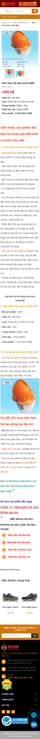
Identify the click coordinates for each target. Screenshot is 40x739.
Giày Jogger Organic (10, 607)
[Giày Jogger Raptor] (29, 596)
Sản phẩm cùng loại (16, 580)
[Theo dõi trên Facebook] (13, 712)
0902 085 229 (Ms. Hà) (20, 677)
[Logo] (8, 3)
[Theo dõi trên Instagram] (9, 712)
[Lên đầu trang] (36, 707)
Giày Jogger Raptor (29, 607)
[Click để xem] (20, 49)
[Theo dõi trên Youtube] (4, 712)
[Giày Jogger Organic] (10, 596)
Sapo (29, 736)
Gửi (34, 636)
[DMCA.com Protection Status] (7, 685)
